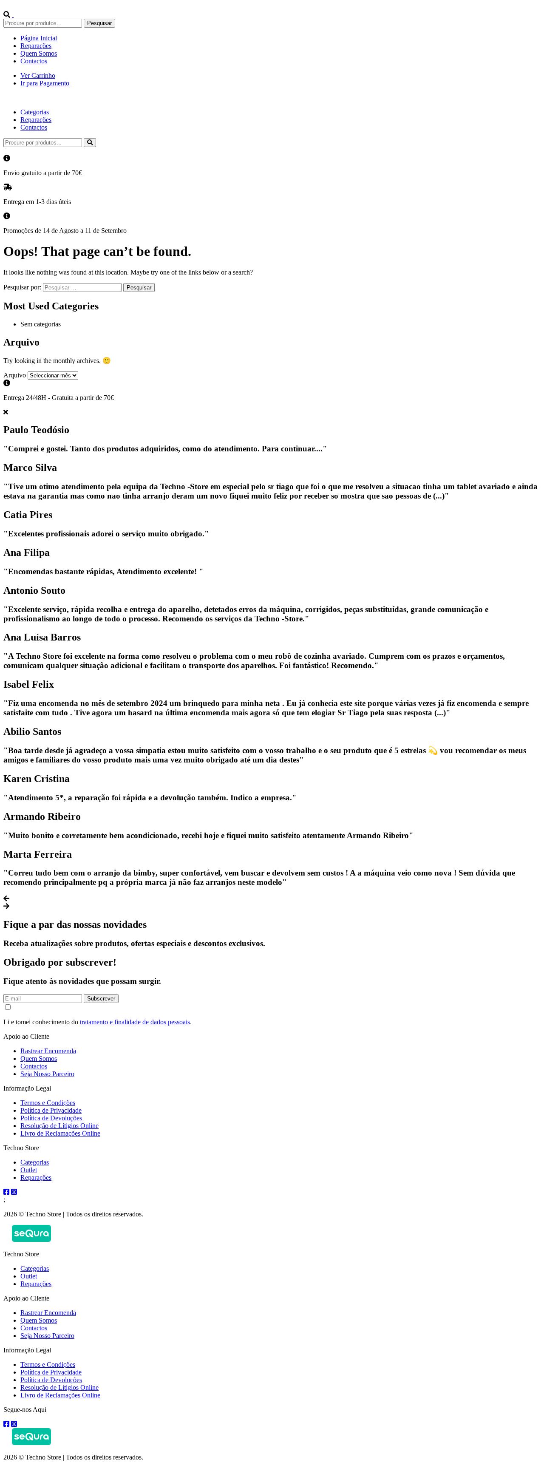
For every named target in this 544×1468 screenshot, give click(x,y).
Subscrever (101, 998)
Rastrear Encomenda (48, 1050)
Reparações (35, 45)
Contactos (33, 61)
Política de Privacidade (51, 1110)
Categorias (34, 112)
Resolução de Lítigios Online (59, 1125)
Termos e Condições (47, 1102)
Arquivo (14, 375)
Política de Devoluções (51, 1118)
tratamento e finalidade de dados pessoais (135, 1022)
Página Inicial (38, 38)
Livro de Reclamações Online (60, 1133)
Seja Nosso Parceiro (47, 1073)
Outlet (28, 1169)
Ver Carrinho (37, 75)
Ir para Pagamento (44, 83)
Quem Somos (38, 53)
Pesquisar (99, 23)
